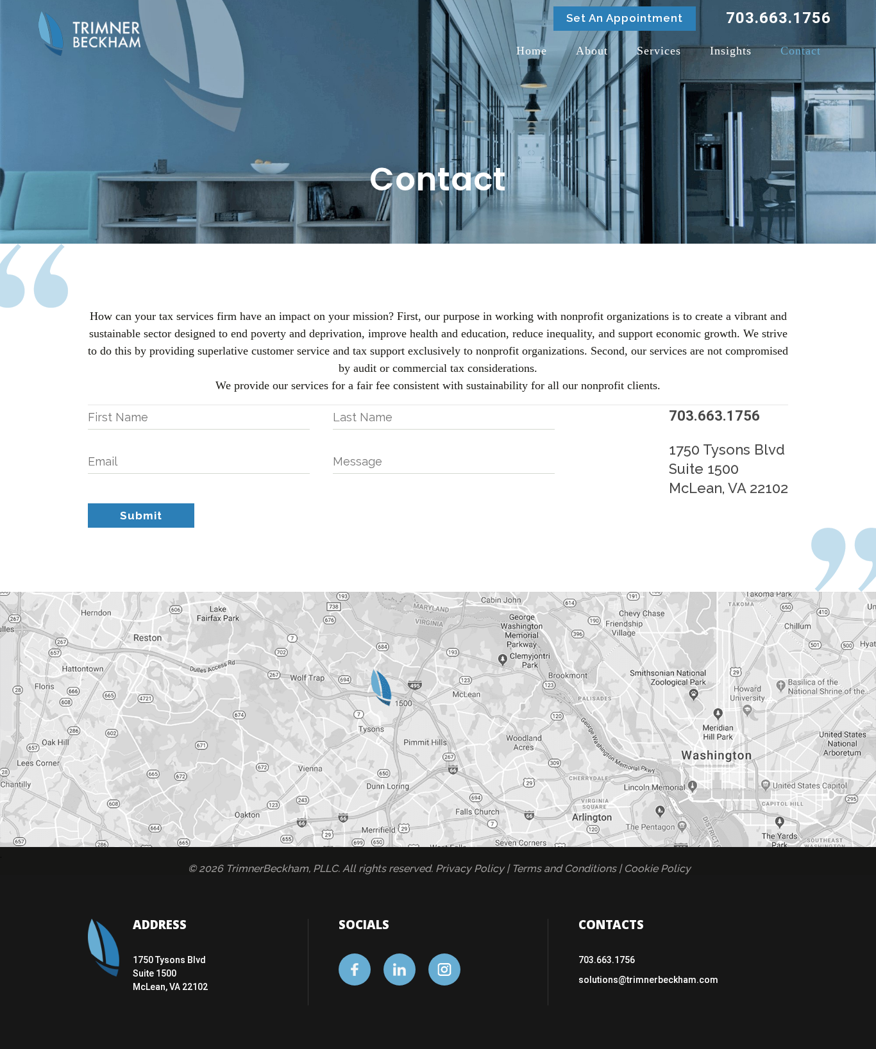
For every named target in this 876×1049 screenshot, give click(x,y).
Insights (731, 50)
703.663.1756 (606, 960)
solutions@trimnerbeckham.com (648, 980)
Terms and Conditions (564, 868)
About (592, 50)
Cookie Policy (657, 868)
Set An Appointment (624, 18)
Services (659, 50)
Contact (800, 50)
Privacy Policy (469, 868)
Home (531, 50)
